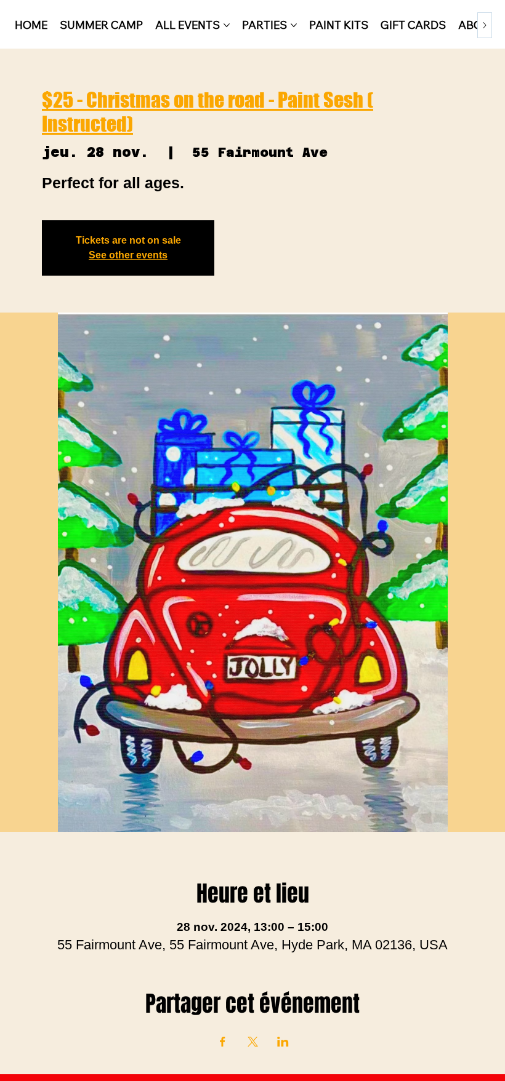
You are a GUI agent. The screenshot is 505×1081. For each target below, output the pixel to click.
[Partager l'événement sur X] (253, 1042)
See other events (128, 255)
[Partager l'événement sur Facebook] (222, 1042)
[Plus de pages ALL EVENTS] (227, 25)
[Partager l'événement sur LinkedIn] (283, 1042)
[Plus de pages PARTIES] (294, 25)
